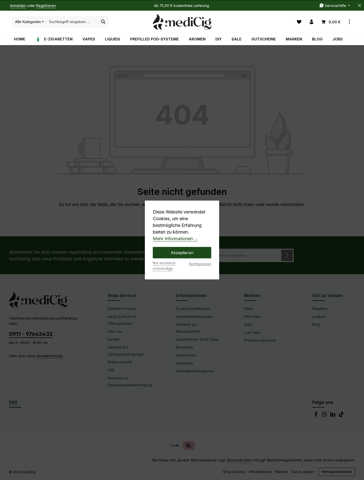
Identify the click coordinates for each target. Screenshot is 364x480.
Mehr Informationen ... (175, 238)
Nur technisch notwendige (164, 265)
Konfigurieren (200, 264)
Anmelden (18, 5)
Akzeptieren (182, 252)
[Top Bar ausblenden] (359, 5)
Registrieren (46, 5)
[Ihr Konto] (311, 22)
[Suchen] (103, 22)
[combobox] (72, 22)
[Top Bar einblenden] (349, 22)
